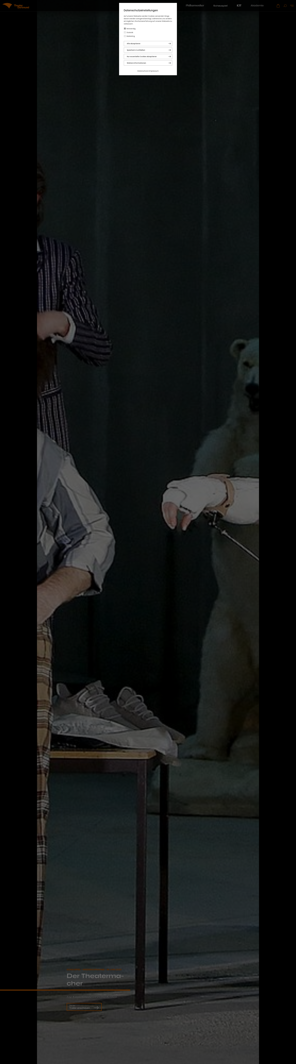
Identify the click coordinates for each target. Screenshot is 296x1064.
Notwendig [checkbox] (131, 29)
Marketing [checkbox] (131, 36)
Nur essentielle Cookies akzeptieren (142, 56)
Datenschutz (142, 71)
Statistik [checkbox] (130, 32)
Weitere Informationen (136, 63)
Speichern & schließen (136, 50)
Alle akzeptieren (133, 43)
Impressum (154, 71)
